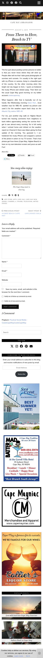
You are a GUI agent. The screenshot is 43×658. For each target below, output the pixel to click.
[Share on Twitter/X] (12, 195)
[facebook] (21, 346)
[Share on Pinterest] (15, 195)
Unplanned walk (33, 212)
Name (4, 262)
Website (5, 280)
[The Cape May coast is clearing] (21, 178)
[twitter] (12, 346)
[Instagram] (7, 3)
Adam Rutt (32, 103)
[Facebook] (16, 3)
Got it (28, 656)
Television (28, 201)
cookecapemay (14, 95)
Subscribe (21, 374)
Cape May (21, 199)
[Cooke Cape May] (21, 15)
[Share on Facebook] (9, 195)
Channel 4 (12, 201)
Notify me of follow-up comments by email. (18, 296)
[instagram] (16, 346)
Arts (15, 199)
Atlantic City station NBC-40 (12, 111)
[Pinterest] (12, 3)
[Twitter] (3, 3)
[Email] (31, 346)
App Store (8, 199)
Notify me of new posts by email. (14, 301)
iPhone (20, 201)
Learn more (18, 656)
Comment (6, 236)
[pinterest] (26, 346)
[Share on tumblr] (18, 195)
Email (4, 271)
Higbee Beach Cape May (11, 213)
